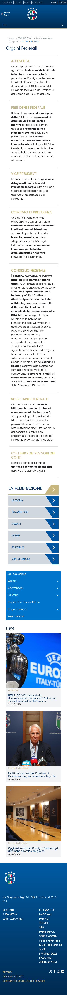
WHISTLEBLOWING (13, 919)
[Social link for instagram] (58, 979)
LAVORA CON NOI (13, 977)
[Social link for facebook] (54, 979)
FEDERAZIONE (46, 910)
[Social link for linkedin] (62, 979)
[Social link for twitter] (50, 979)
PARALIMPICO (47, 932)
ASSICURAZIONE (48, 962)
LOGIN (53, 2)
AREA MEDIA (10, 915)
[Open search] (62, 25)
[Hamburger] (5, 25)
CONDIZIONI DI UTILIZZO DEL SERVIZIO (24, 981)
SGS (41, 928)
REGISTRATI (62, 2)
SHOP (42, 950)
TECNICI (43, 923)
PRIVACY (7, 972)
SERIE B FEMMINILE (49, 941)
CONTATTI (8, 910)
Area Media (18, 2)
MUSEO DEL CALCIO (50, 945)
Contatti (27, 2)
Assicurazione (37, 2)
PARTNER (44, 919)
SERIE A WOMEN (48, 936)
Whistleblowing (6, 2)
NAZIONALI (45, 915)
